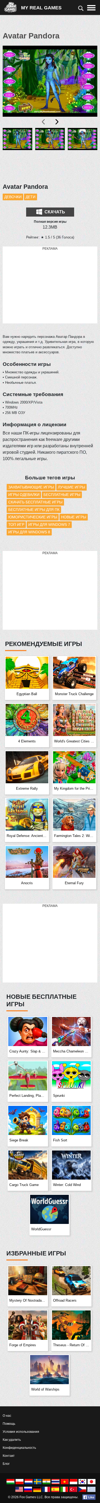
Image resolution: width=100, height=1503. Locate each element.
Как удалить (12, 1440)
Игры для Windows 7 (49, 524)
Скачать (54, 212)
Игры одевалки (23, 494)
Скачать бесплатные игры (35, 502)
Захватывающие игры (31, 487)
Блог (6, 1464)
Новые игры (73, 517)
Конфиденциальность (19, 1448)
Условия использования (21, 1432)
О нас (7, 1416)
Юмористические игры (32, 517)
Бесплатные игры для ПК (33, 509)
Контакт (9, 1456)
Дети (30, 197)
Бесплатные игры (61, 494)
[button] (17, 152)
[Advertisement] (50, 285)
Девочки (13, 197)
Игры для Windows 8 (29, 532)
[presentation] (43, 122)
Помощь (9, 1424)
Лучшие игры (71, 487)
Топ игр (16, 524)
